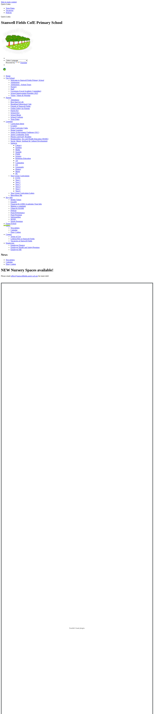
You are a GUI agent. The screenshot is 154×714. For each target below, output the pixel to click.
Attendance (15, 100)
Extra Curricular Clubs (19, 128)
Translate (23, 63)
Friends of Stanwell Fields (20, 106)
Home (8, 76)
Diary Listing (16, 232)
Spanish (18, 152)
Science (18, 156)
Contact (9, 234)
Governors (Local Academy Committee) (26, 91)
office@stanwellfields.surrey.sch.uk (24, 276)
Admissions (15, 82)
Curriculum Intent (17, 124)
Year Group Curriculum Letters (22, 193)
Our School (10, 78)
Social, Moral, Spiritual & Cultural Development (29, 141)
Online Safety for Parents (20, 108)
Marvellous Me (16, 195)
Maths (17, 150)
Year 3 (17, 184)
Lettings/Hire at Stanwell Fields (23, 239)
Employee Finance (18, 245)
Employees (10, 243)
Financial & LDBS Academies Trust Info (26, 204)
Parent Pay (15, 111)
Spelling (18, 148)
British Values (16, 200)
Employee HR (16, 250)
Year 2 (17, 182)
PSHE (17, 154)
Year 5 (17, 189)
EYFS (17, 178)
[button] (11, 16)
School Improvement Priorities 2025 (24, 93)
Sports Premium (17, 221)
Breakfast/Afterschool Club (21, 104)
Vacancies (9, 10)
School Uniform (17, 117)
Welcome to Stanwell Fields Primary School (27, 80)
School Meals (16, 115)
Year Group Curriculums (20, 176)
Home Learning (17, 130)
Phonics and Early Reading (21, 137)
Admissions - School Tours (21, 85)
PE (16, 174)
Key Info (9, 197)
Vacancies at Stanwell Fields (21, 241)
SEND (13, 219)
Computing (19, 163)
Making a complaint (18, 206)
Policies (9, 13)
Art (16, 161)
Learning (9, 121)
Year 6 (17, 191)
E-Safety (14, 126)
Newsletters (15, 228)
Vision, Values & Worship (20, 95)
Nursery (14, 87)
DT (16, 165)
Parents (8, 98)
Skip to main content (9, 2)
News (8, 226)
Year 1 (17, 180)
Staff (12, 89)
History (18, 169)
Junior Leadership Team (20, 135)
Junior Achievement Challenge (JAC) (25, 132)
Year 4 (17, 187)
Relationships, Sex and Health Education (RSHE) (29, 139)
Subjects (14, 143)
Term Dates (10, 8)
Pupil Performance (18, 213)
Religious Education (23, 158)
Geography (19, 167)
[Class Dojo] (4, 72)
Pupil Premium (16, 215)
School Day (15, 113)
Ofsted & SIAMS (17, 208)
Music (17, 171)
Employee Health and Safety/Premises (25, 247)
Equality (14, 202)
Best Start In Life (17, 102)
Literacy (18, 145)
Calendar (14, 230)
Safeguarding (16, 217)
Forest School (11, 224)
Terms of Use (16, 237)
